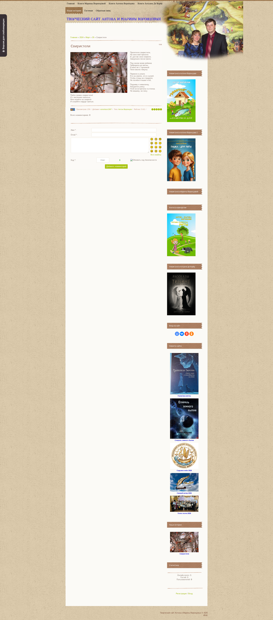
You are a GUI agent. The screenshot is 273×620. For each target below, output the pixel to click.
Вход (190, 594)
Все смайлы (156, 155)
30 (93, 37)
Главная (73, 37)
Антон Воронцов (125, 109)
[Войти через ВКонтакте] (182, 334)
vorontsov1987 (106, 109)
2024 (81, 37)
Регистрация (181, 594)
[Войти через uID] (177, 334)
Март (88, 37)
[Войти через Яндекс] (187, 334)
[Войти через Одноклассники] (191, 334)
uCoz (205, 615)
